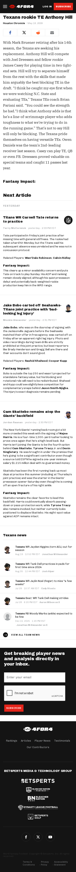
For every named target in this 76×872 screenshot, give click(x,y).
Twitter (38, 837)
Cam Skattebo (22, 448)
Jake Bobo (10, 327)
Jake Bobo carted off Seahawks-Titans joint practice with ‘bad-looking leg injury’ (32, 309)
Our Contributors (38, 747)
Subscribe (63, 6)
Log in (47, 6)
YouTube (50, 837)
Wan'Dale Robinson (38, 258)
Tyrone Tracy (43, 448)
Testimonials (62, 740)
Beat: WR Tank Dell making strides (42, 598)
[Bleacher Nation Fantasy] (38, 789)
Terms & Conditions (29, 863)
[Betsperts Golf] (38, 816)
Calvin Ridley (62, 258)
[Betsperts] (38, 780)
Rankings (11, 740)
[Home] (38, 729)
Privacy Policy (45, 863)
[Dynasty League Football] (38, 807)
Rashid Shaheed (36, 361)
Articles (26, 740)
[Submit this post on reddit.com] (38, 32)
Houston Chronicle (14, 23)
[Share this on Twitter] (24, 32)
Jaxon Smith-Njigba (54, 388)
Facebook (26, 837)
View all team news (25, 635)
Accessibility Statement (61, 863)
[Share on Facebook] (10, 32)
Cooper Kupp (58, 361)
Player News (42, 740)
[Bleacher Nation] (38, 798)
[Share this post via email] (52, 32)
